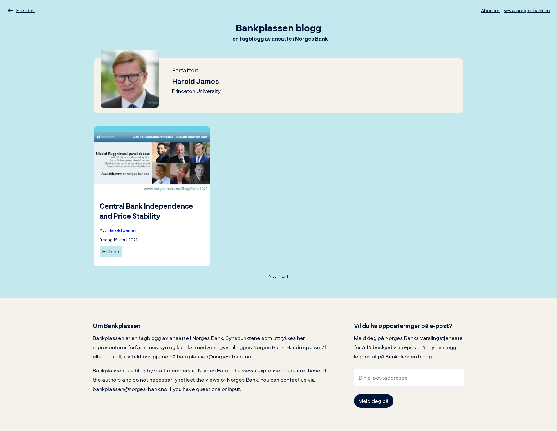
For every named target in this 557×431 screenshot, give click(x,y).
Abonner (490, 10)
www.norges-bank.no (527, 10)
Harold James (122, 230)
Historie (110, 251)
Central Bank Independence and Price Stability (146, 211)
